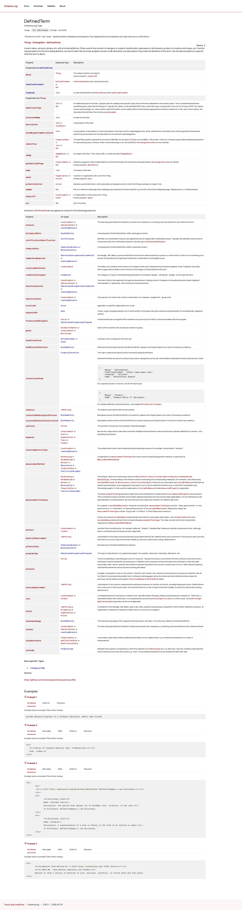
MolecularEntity (68, 250)
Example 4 (32, 843)
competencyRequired (35, 258)
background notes (147, 142)
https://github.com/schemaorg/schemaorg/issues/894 (50, 679)
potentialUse (32, 546)
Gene (63, 311)
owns (90, 178)
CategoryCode (37, 668)
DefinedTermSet (63, 81)
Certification (67, 238)
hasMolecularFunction (37, 347)
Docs (26, 6)
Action (59, 184)
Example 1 (32, 697)
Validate (51, 6)
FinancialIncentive (70, 352)
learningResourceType (37, 450)
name (28, 170)
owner (28, 177)
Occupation (66, 610)
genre (28, 330)
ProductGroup (67, 649)
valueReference (33, 640)
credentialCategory (36, 275)
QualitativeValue (69, 640)
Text (58, 92)
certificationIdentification (40, 240)
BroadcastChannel (69, 327)
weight (109, 601)
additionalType (33, 108)
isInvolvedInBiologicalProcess (41, 415)
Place (63, 440)
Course (64, 319)
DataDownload (67, 459)
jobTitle (30, 426)
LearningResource (69, 228)
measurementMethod (35, 464)
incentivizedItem (34, 378)
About (63, 6)
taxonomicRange (33, 621)
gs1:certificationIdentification (153, 241)
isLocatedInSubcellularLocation (42, 420)
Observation (66, 465)
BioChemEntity (67, 233)
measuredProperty (170, 488)
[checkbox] (115, 45)
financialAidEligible (37, 321)
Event (58, 198)
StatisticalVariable (70, 471)
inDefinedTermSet (35, 84)
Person (59, 178)
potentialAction (34, 184)
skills (29, 611)
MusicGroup (66, 333)
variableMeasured (105, 482)
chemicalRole (32, 248)
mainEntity (93, 165)
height (198, 598)
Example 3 (32, 763)
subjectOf (92, 76)
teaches (29, 629)
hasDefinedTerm (33, 340)
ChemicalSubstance (69, 247)
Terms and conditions (14, 904)
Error (63, 305)
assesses (30, 225)
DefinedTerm (53, 42)
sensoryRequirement (35, 587)
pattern (30, 530)
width (191, 598)
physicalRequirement (36, 538)
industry (30, 410)
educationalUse (33, 299)
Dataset (64, 462)
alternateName (33, 117)
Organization (62, 175)
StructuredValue (136, 579)
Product (158, 404)
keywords (30, 437)
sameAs (29, 189)
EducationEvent (68, 225)
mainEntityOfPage (34, 163)
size (28, 598)
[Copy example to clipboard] (25, 696)
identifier (31, 144)
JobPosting (66, 409)
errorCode (31, 305)
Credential (66, 275)
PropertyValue (62, 139)
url (27, 203)
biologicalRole (33, 233)
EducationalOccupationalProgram (76, 322)
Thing (27, 42)
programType (32, 553)
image (28, 155)
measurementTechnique (121, 456)
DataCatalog (66, 456)
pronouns (30, 569)
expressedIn (31, 312)
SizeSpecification (164, 598)
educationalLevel (34, 286)
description (32, 124)
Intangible (39, 42)
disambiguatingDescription (39, 133)
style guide (111, 112)
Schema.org (10, 6)
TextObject (61, 126)
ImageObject (61, 153)
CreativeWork (62, 162)
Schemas (38, 6)
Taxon (63, 342)
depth (99, 601)
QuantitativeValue (69, 643)
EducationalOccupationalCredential (77, 255)
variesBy (30, 650)
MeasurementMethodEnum (108, 459)
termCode (30, 92)
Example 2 (32, 725)
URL (57, 87)
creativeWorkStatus (35, 268)
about (28, 74)
